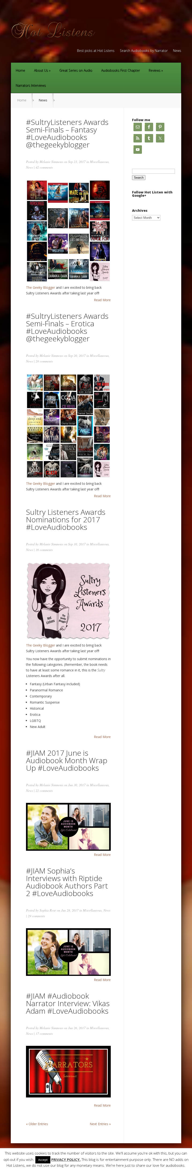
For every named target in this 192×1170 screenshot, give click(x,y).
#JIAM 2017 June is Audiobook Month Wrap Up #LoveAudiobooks (66, 760)
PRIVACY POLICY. (66, 1159)
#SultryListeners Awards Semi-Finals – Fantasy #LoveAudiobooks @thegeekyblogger (67, 133)
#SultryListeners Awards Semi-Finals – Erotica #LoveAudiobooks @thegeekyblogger (67, 327)
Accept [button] (43, 1160)
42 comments (44, 167)
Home (20, 70)
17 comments (44, 1033)
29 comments (36, 916)
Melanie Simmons (51, 161)
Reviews (154, 70)
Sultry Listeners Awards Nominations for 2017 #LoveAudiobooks (65, 519)
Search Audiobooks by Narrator (144, 51)
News (177, 51)
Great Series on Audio (75, 70)
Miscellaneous (99, 161)
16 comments (44, 549)
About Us (41, 70)
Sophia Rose (48, 910)
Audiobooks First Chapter (120, 70)
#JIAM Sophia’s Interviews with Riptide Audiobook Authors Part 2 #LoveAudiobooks (67, 882)
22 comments (44, 790)
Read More (102, 300)
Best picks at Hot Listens (95, 51)
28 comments (44, 361)
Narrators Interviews (31, 85)
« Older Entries (37, 1124)
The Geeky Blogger (40, 287)
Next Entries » (100, 1124)
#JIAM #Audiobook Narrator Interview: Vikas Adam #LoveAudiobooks (68, 1003)
